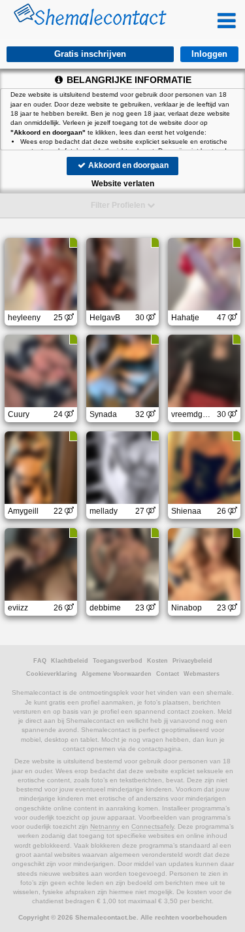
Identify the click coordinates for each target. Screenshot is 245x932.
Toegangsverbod (117, 660)
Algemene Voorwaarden (117, 674)
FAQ (39, 660)
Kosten (157, 660)
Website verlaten (122, 183)
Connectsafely (152, 826)
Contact (167, 674)
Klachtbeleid (69, 660)
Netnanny (105, 826)
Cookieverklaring (51, 674)
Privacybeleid (192, 660)
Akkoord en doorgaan (127, 165)
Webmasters (202, 674)
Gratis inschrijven (90, 54)
